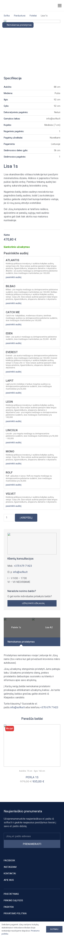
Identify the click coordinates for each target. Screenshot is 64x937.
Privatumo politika (15, 913)
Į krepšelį (26, 517)
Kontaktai (10, 873)
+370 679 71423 (23, 565)
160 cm (42, 771)
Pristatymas (11, 894)
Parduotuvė (19, 15)
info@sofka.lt (20, 572)
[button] (45, 5)
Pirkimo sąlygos (13, 900)
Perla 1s (32, 777)
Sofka (7, 15)
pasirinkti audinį (13, 277)
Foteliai (33, 15)
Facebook (9, 860)
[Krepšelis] (51, 5)
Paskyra (9, 907)
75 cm (29, 771)
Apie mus (9, 880)
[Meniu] (60, 5)
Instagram (10, 867)
